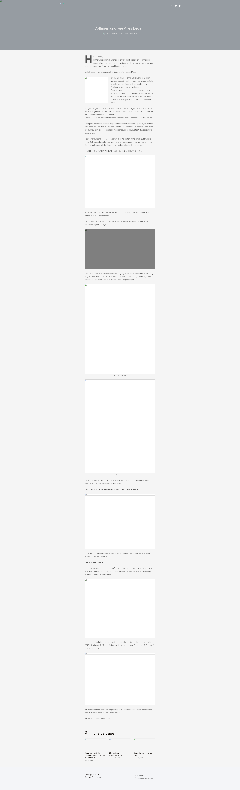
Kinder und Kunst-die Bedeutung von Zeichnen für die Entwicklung (95, 755)
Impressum (139, 775)
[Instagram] (179, 6)
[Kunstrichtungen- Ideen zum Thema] (144, 744)
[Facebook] (176, 6)
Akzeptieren (149, 788)
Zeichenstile (134, 33)
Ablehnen (159, 788)
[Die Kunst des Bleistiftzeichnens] (120, 744)
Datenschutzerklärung (144, 778)
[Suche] (172, 5)
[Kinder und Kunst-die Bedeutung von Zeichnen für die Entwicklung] (95, 744)
